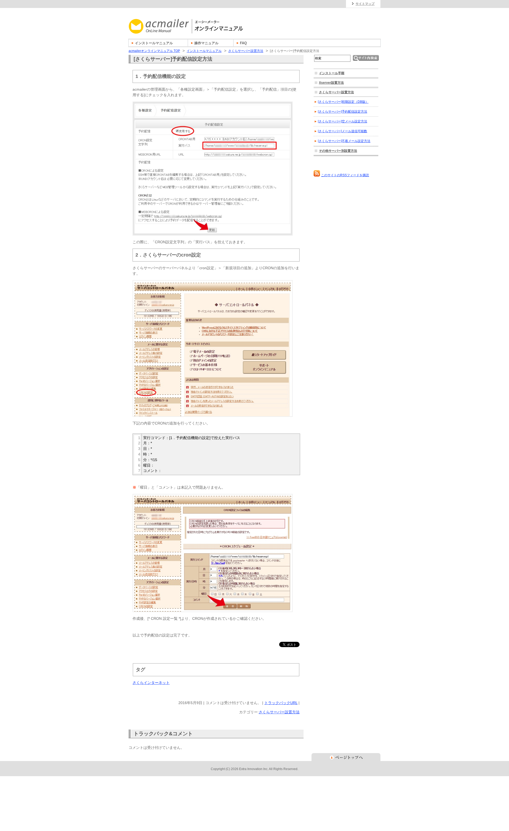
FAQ (243, 43)
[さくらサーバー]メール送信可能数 (342, 131)
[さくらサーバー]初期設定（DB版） (343, 102)
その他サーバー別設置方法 (338, 151)
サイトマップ (365, 4)
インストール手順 (331, 73)
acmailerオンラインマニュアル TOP (154, 51)
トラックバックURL (280, 703)
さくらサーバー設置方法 (245, 51)
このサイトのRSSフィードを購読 (345, 175)
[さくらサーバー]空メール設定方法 (342, 121)
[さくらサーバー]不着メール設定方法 (344, 141)
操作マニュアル (206, 43)
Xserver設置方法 (331, 83)
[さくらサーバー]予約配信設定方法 (342, 111)
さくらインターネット (151, 682)
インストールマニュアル (204, 51)
